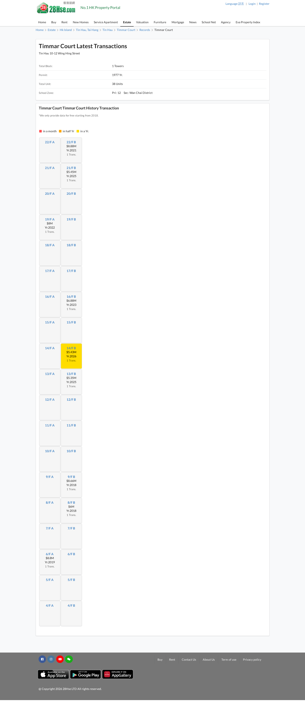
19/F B (71, 219)
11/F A (50, 425)
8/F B (71, 502)
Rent (64, 22)
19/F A (50, 219)
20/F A (50, 193)
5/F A (50, 580)
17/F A (50, 271)
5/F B (71, 580)
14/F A (50, 348)
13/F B (71, 374)
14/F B (71, 348)
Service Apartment (106, 22)
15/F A (50, 322)
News (192, 22)
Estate (127, 22)
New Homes (81, 22)
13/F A (50, 374)
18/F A (50, 245)
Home (42, 22)
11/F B (71, 425)
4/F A (50, 605)
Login (252, 3)
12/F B (71, 399)
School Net (209, 22)
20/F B (71, 193)
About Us (209, 659)
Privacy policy (252, 659)
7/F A (50, 528)
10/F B (71, 451)
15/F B (71, 322)
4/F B (71, 605)
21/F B (71, 168)
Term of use (228, 659)
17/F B (71, 271)
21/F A (50, 168)
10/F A (50, 451)
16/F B (71, 296)
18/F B (71, 245)
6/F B (71, 554)
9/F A (50, 477)
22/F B (71, 142)
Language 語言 (235, 3)
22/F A (50, 142)
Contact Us (189, 659)
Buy (53, 22)
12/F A (50, 399)
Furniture (160, 22)
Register (264, 3)
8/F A (50, 502)
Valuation (142, 22)
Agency (226, 22)
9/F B (71, 477)
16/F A (50, 296)
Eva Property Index (248, 22)
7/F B (71, 528)
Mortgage (178, 22)
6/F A (50, 554)
